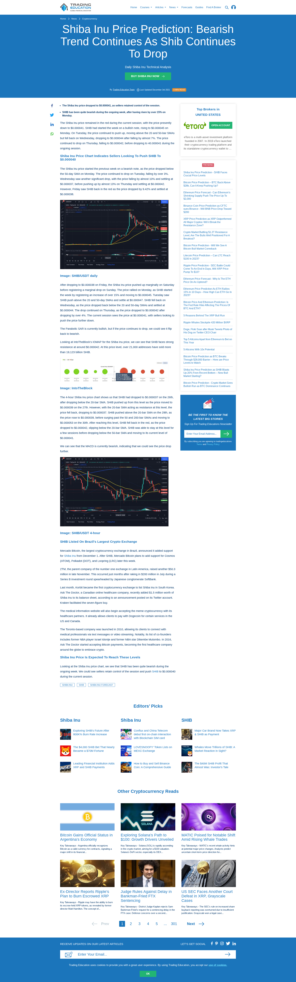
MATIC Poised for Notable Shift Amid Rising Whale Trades (208, 837)
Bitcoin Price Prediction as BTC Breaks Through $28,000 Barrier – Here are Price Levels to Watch (206, 359)
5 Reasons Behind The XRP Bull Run (204, 315)
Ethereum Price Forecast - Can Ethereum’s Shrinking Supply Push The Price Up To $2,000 (206, 195)
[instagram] (222, 943)
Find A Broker (213, 7)
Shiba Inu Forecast (101, 685)
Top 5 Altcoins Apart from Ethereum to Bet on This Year (207, 341)
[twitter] (228, 943)
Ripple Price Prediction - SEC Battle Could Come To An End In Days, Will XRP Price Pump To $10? (206, 268)
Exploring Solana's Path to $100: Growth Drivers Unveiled (147, 837)
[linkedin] (234, 943)
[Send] (226, 434)
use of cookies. (218, 965)
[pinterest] (216, 943)
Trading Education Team (124, 89)
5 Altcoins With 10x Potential (199, 349)
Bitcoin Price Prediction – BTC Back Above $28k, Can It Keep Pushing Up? (206, 184)
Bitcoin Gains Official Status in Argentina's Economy (86, 837)
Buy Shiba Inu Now (145, 76)
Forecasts (186, 7)
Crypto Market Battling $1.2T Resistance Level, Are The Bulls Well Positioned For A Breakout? (206, 235)
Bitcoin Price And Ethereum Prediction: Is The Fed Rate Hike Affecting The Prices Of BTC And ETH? (206, 305)
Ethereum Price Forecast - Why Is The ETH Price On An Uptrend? (207, 280)
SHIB (155, 671)
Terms (200, 444)
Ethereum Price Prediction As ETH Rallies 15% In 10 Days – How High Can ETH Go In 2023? (207, 291)
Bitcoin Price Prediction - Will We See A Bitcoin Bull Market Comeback (205, 247)
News (74, 18)
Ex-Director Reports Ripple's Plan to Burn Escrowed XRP (84, 893)
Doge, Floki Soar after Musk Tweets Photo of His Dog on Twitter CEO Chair (207, 331)
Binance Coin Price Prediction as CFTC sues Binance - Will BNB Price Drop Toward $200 (207, 208)
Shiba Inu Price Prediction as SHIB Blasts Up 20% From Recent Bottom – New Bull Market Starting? (206, 372)
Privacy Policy (213, 444)
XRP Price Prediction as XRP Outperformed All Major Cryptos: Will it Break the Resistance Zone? (207, 222)
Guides (199, 7)
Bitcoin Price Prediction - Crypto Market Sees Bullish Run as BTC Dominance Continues (208, 384)
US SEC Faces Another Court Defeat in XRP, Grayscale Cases (207, 896)
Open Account (220, 125)
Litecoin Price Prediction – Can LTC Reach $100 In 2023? (206, 257)
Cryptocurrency (89, 18)
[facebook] (212, 943)
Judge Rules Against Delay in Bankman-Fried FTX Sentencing (146, 896)
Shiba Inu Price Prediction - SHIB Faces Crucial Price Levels (205, 174)
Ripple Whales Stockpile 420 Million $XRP (206, 322)
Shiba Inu (70, 555)
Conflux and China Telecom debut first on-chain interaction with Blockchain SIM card (152, 734)
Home (133, 7)
